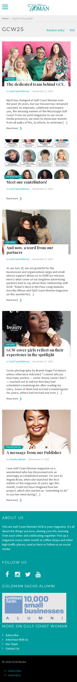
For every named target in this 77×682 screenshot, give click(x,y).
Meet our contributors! (26, 182)
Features (10, 78)
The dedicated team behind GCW (35, 84)
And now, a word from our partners (29, 250)
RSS (72, 30)
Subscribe (12, 635)
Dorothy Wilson (17, 459)
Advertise (14, 675)
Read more (12, 128)
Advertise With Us (17, 639)
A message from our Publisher (33, 452)
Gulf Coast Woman (19, 91)
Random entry (56, 30)
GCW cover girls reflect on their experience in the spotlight (35, 352)
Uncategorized (13, 176)
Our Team (12, 644)
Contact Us (12, 648)
